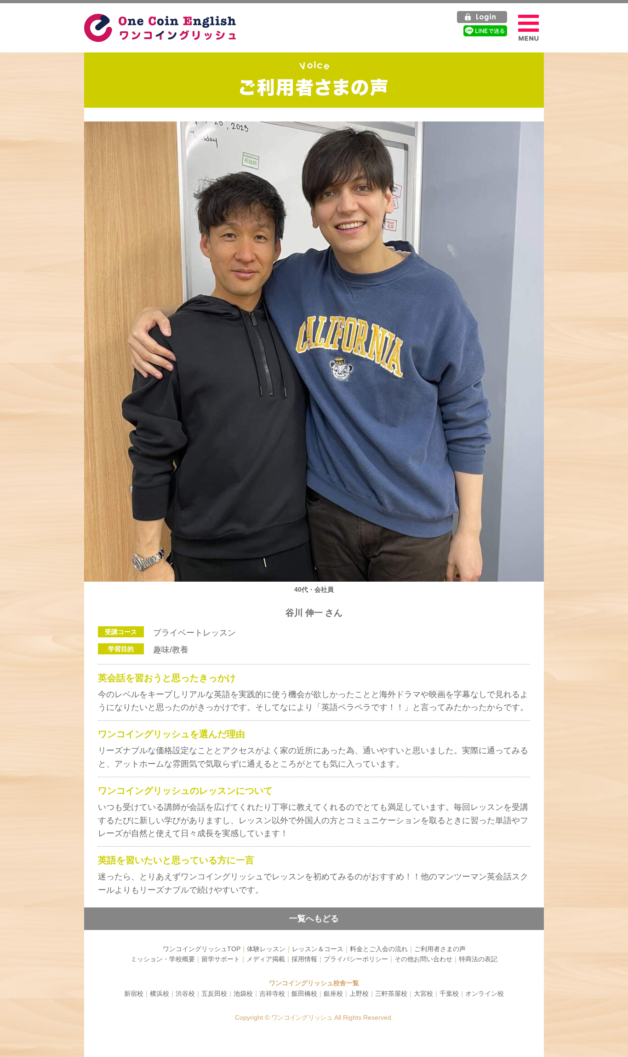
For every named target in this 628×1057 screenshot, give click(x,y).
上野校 (359, 993)
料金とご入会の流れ (379, 949)
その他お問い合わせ (423, 959)
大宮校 (423, 993)
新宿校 (133, 993)
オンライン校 (484, 993)
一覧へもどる (314, 918)
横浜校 (159, 993)
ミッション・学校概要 (163, 959)
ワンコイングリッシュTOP (201, 949)
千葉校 (449, 993)
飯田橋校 (304, 993)
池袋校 (243, 993)
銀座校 (333, 993)
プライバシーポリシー (356, 959)
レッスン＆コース (317, 949)
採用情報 (304, 959)
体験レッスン (266, 949)
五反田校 (214, 993)
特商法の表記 (478, 959)
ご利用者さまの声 (440, 949)
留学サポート (220, 959)
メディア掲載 (265, 959)
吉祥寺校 (272, 993)
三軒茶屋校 (391, 993)
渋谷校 (185, 993)
